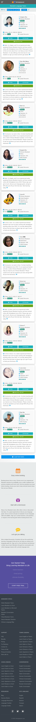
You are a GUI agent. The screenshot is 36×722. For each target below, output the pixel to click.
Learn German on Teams (26, 646)
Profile (11, 38)
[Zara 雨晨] (10, 241)
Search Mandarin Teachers (8, 619)
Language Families (6, 703)
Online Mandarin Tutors (7, 603)
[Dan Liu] (10, 110)
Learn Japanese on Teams (26, 652)
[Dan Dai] (10, 416)
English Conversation (24, 666)
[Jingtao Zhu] (10, 21)
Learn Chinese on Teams (26, 649)
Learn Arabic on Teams (25, 657)
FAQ (2, 636)
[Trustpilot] (22, 711)
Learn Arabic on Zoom (7, 686)
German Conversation (25, 676)
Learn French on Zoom (7, 668)
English (21, 695)
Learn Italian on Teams (25, 644)
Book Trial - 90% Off (18, 261)
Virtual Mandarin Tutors (7, 617)
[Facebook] (12, 711)
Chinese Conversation (25, 678)
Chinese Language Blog (7, 622)
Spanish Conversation (25, 671)
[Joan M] (10, 198)
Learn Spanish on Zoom (7, 671)
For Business (4, 644)
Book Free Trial (18, 41)
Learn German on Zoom (7, 676)
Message (26, 38)
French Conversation (24, 668)
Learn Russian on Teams (25, 654)
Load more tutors (18, 457)
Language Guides (6, 705)
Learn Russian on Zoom (7, 684)
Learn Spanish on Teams (25, 641)
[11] (16, 10)
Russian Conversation (25, 684)
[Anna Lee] (10, 285)
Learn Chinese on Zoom (7, 678)
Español (21, 698)
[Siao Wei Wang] (10, 65)
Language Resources (7, 700)
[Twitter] (17, 711)
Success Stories (5, 698)
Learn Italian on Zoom (7, 673)
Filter (3, 9)
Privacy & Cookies (6, 652)
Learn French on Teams (25, 639)
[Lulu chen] (10, 372)
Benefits (3, 639)
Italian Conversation (24, 673)
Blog (2, 695)
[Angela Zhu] (10, 154)
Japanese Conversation (25, 681)
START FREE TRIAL (18, 585)
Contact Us (4, 646)
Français (21, 703)
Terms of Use (4, 649)
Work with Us (4, 654)
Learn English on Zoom (7, 666)
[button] (2, 2)
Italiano (21, 705)
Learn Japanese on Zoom (8, 681)
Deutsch (21, 700)
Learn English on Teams (25, 636)
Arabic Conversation (24, 686)
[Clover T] (10, 330)
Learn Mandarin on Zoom (8, 605)
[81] (19, 10)
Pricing (3, 641)
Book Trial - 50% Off (18, 130)
